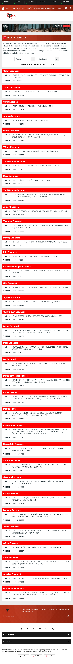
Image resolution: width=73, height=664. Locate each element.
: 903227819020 (18, 245)
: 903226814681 (18, 141)
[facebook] (21, 629)
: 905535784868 (18, 598)
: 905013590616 (18, 215)
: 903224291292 (18, 582)
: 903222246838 (18, 487)
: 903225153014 (18, 320)
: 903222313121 (17, 470)
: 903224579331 (18, 353)
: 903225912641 (18, 124)
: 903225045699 (18, 567)
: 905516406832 (18, 520)
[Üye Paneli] (69, 8)
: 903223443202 (18, 200)
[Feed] (53, 629)
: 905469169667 (18, 551)
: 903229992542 (18, 437)
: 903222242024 (18, 503)
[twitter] (28, 629)
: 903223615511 (17, 260)
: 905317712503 (18, 537)
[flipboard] (46, 629)
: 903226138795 (18, 291)
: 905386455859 (18, 419)
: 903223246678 (18, 386)
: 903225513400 (18, 169)
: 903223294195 (18, 454)
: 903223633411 (18, 336)
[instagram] (34, 629)
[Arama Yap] (65, 8)
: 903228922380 (18, 155)
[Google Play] (36, 656)
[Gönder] (68, 616)
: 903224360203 (18, 369)
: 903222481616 (18, 402)
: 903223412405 (18, 276)
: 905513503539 (18, 81)
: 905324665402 (18, 305)
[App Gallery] (49, 656)
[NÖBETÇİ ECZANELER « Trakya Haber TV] (13, 16)
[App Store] (23, 656)
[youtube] (40, 629)
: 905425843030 (18, 110)
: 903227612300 (18, 184)
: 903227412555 (18, 95)
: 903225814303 (18, 231)
